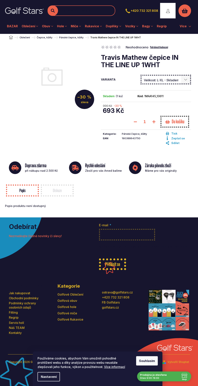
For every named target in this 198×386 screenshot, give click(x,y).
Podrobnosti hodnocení (159, 47)
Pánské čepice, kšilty (134, 133)
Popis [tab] (22, 190)
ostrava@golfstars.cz (117, 292)
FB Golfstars (111, 302)
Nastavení (49, 377)
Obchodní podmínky (23, 298)
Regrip (14, 317)
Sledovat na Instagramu (171, 336)
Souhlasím (147, 361)
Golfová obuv (67, 301)
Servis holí (16, 323)
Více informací (114, 367)
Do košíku (178, 121)
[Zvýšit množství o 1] (154, 121)
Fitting (13, 312)
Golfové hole (66, 307)
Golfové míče (67, 313)
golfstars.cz (110, 307)
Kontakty (15, 333)
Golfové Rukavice (70, 319)
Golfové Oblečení (70, 294)
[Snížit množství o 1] (135, 121)
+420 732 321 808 (144, 11)
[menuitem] (12, 26)
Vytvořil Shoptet (178, 362)
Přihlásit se (112, 264)
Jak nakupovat (19, 293)
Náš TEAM (17, 328)
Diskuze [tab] (57, 190)
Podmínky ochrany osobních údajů (22, 305)
